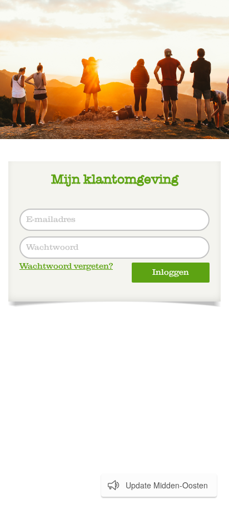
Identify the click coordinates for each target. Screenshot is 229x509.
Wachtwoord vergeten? (66, 266)
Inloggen (170, 272)
